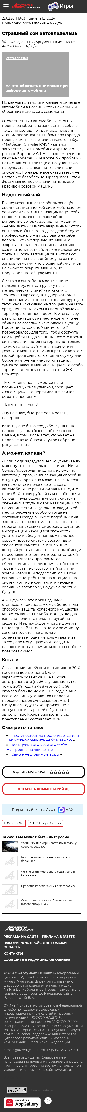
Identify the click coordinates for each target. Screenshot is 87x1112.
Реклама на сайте (21, 937)
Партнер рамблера (42, 1090)
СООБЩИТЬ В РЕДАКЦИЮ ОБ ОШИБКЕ (37, 960)
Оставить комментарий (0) (44, 789)
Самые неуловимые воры (35, 754)
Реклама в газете (58, 937)
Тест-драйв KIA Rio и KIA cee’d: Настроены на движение (36, 747)
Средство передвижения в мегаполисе (48, 886)
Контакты (13, 953)
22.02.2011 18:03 (13, 18)
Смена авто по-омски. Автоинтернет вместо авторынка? (46, 902)
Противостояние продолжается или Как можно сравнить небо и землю (42, 737)
